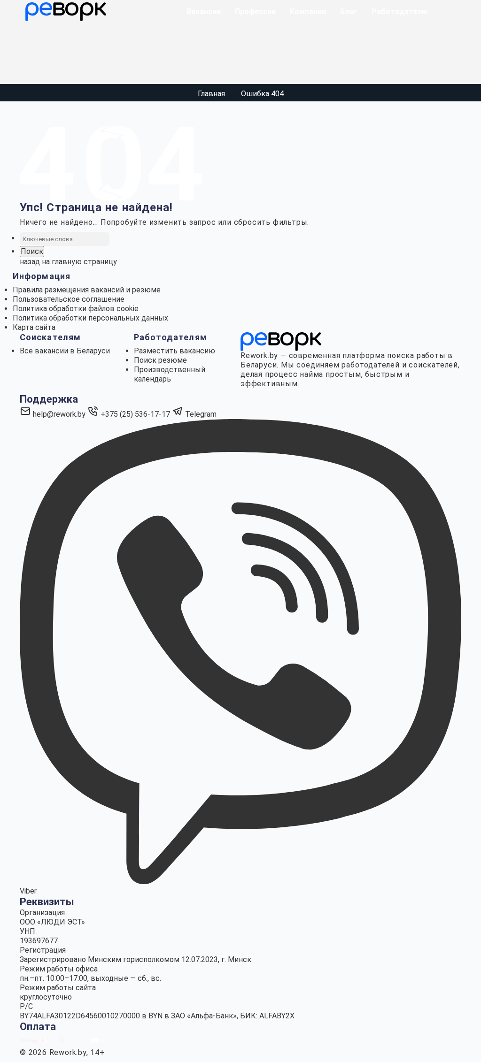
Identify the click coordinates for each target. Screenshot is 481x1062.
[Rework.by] (65, 11)
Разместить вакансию (174, 350)
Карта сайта (34, 327)
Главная (211, 93)
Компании (308, 11)
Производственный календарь (169, 374)
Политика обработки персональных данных (90, 317)
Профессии (255, 11)
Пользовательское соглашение (68, 299)
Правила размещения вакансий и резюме (87, 289)
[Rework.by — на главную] (280, 340)
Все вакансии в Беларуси (65, 350)
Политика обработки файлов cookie (76, 308)
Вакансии (203, 11)
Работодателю (400, 11)
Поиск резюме (160, 360)
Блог (348, 11)
